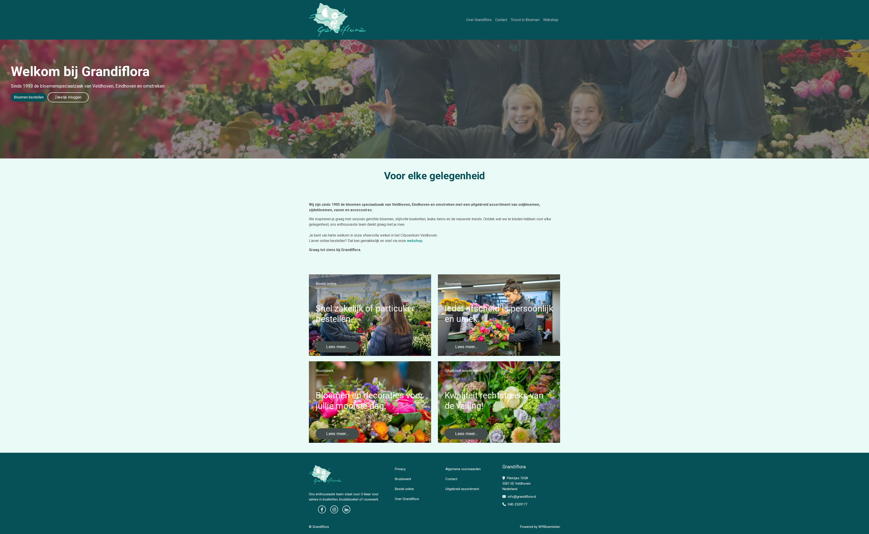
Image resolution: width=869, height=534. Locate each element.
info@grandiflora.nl (521, 497)
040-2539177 (517, 504)
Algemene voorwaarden (463, 469)
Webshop (550, 20)
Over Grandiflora (479, 20)
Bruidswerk (403, 479)
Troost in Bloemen (525, 20)
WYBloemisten (549, 527)
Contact (501, 20)
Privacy (400, 469)
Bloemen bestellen (29, 97)
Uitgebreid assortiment (462, 489)
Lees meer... (337, 346)
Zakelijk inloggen (68, 97)
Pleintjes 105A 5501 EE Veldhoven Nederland (516, 483)
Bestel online (404, 489)
